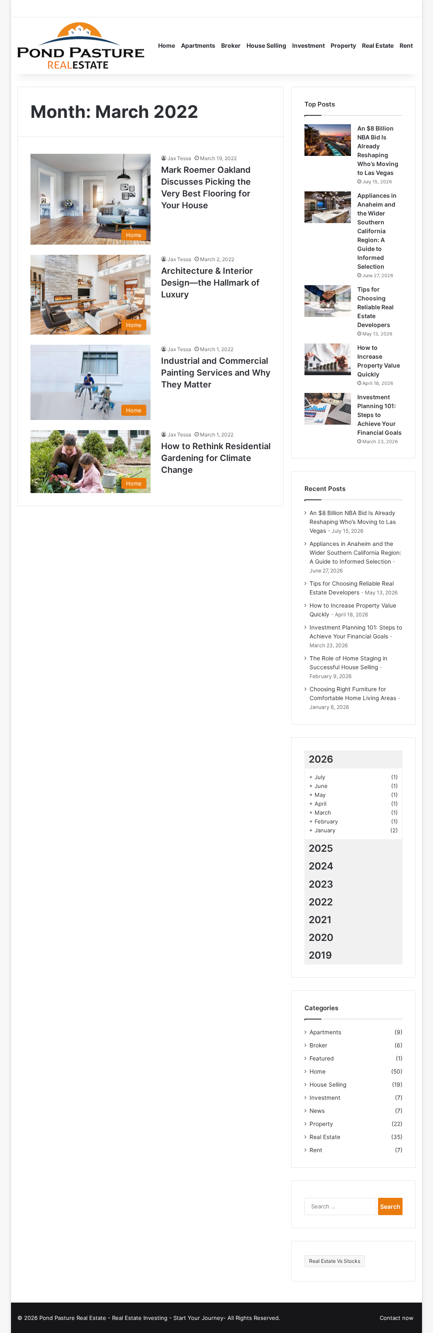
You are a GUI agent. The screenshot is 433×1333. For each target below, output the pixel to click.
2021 (320, 920)
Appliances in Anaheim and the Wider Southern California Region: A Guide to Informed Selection (377, 231)
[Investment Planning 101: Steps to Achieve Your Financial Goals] (327, 409)
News (317, 1110)
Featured (322, 1058)
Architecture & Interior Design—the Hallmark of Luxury (210, 283)
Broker (231, 45)
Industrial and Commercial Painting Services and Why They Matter (216, 373)
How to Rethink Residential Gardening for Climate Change (216, 458)
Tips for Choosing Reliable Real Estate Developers (375, 307)
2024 (321, 866)
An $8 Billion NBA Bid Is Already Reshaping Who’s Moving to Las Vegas (353, 522)
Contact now (397, 1317)
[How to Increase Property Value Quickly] (327, 359)
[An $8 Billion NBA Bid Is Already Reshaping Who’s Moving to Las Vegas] (327, 140)
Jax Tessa (179, 158)
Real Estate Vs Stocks (334, 1261)
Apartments (198, 45)
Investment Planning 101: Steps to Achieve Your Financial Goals (379, 414)
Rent (406, 45)
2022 (321, 902)
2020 (321, 937)
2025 (321, 848)
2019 (320, 955)
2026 (321, 759)
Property (343, 45)
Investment (308, 45)
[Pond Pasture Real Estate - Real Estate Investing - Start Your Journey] (80, 45)
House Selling (266, 45)
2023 (321, 884)
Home (166, 45)
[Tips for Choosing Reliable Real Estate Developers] (327, 301)
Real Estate (378, 45)
